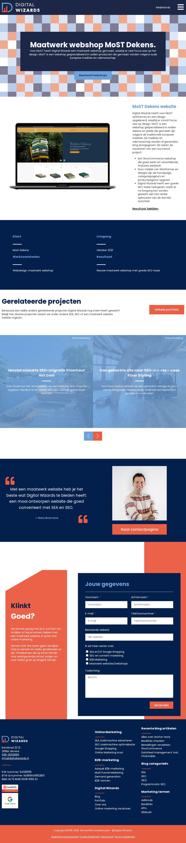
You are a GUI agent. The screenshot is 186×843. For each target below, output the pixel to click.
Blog (97, 796)
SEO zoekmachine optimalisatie (115, 744)
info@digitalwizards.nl (15, 758)
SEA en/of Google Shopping (107, 652)
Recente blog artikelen (158, 728)
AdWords (147, 800)
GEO (144, 780)
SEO (143, 776)
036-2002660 (10, 754)
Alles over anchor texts (155, 737)
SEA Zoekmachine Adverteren (113, 740)
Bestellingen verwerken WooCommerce (155, 746)
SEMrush (146, 812)
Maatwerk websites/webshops (109, 663)
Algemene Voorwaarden (64, 836)
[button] (163, 7)
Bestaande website (97, 630)
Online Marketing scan (109, 752)
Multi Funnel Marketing (109, 772)
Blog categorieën (154, 764)
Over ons (100, 804)
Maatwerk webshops (93, 75)
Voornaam (92, 597)
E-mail (89, 613)
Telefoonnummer (143, 613)
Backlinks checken (152, 741)
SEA (143, 772)
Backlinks (147, 804)
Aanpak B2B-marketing (109, 768)
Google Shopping (105, 748)
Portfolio (100, 800)
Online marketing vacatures (112, 808)
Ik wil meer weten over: (99, 646)
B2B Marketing (98, 659)
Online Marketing (108, 732)
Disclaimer (107, 836)
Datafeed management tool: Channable (159, 754)
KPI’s (144, 808)
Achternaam (139, 597)
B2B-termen (102, 780)
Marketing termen (155, 792)
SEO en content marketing (106, 655)
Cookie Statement (90, 836)
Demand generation (108, 776)
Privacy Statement (125, 836)
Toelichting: (92, 670)
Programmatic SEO (153, 784)
